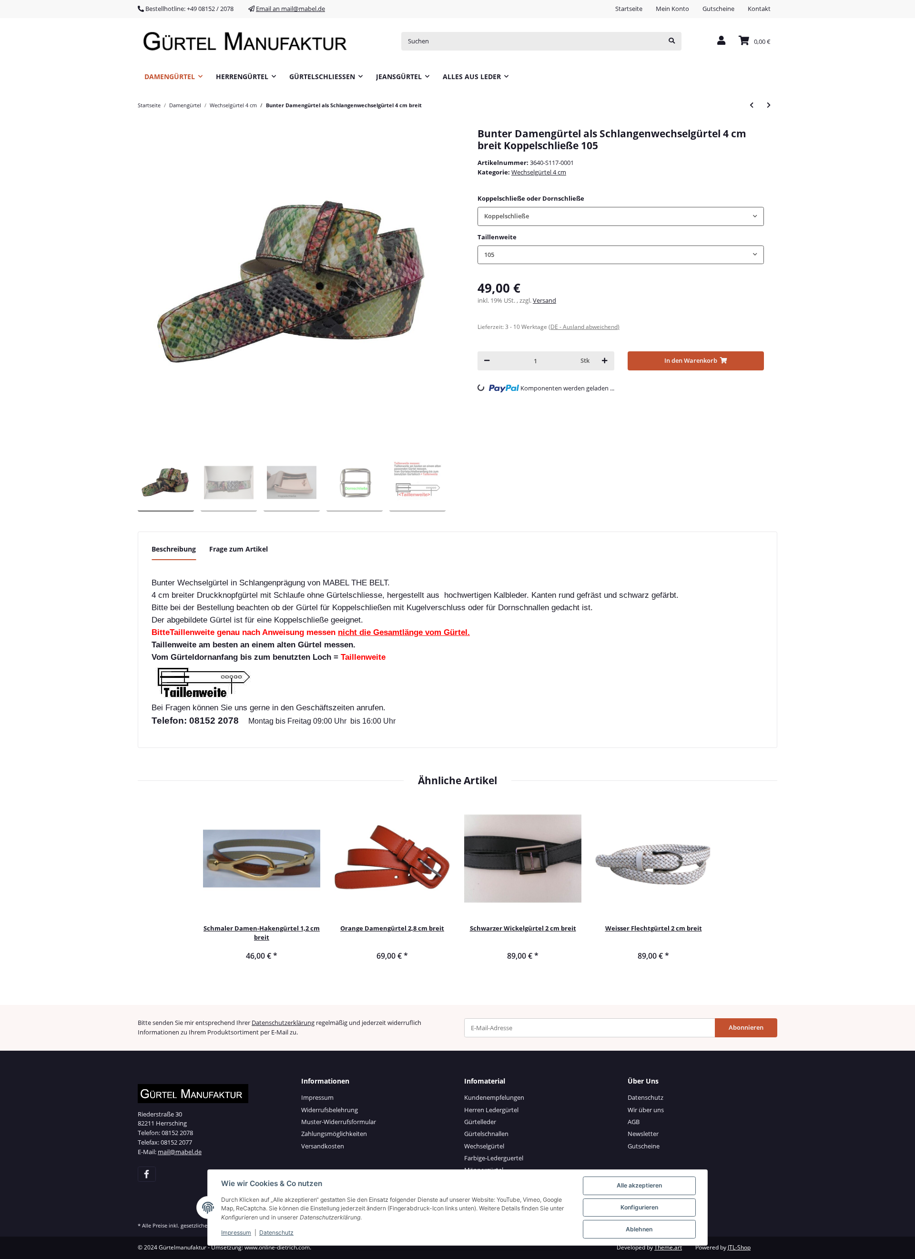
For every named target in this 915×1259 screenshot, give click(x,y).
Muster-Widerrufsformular (338, 1121)
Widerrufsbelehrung (329, 1109)
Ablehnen (639, 1229)
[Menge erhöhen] (604, 360)
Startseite (628, 8)
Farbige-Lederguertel (493, 1158)
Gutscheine (718, 8)
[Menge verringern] (487, 360)
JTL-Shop (739, 1247)
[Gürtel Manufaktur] (248, 41)
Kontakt (759, 8)
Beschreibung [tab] (174, 548)
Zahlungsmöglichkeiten (334, 1133)
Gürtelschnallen (486, 1133)
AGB (634, 1121)
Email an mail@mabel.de (290, 8)
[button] (721, 41)
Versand (544, 300)
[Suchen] (671, 41)
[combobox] (621, 216)
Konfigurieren (639, 1207)
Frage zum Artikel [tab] (238, 548)
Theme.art (668, 1247)
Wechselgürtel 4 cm (538, 172)
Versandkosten (322, 1146)
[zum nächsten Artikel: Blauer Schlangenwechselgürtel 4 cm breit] (768, 105)
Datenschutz (645, 1097)
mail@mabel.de (180, 1151)
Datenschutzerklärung (283, 1022)
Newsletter (643, 1133)
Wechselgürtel (484, 1146)
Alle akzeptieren (639, 1185)
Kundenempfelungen (494, 1097)
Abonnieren (746, 1027)
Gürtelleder (480, 1121)
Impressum (317, 1097)
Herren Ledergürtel (491, 1109)
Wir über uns (646, 1109)
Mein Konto (672, 8)
